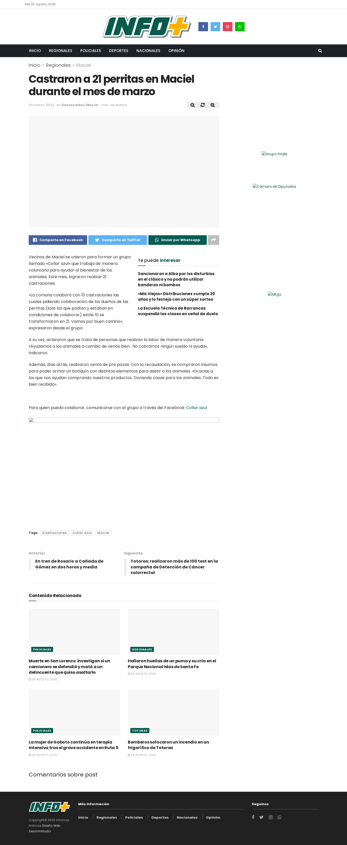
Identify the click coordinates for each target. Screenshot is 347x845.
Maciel (83, 65)
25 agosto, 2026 (143, 755)
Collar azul (196, 408)
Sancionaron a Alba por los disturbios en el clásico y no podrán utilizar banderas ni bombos (176, 279)
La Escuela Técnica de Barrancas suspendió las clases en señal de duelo (178, 311)
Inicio (35, 50)
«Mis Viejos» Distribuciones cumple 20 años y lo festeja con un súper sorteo (176, 296)
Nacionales (148, 50)
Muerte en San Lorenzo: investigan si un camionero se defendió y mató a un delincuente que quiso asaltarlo (69, 666)
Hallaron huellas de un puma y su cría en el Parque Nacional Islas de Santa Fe (172, 663)
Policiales (90, 50)
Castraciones (54, 533)
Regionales (60, 50)
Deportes (118, 50)
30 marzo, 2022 (41, 105)
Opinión (176, 50)
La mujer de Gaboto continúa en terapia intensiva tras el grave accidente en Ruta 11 (73, 745)
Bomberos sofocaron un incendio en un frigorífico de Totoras (168, 745)
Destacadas (73, 105)
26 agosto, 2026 (44, 679)
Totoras (140, 731)
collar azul (82, 533)
